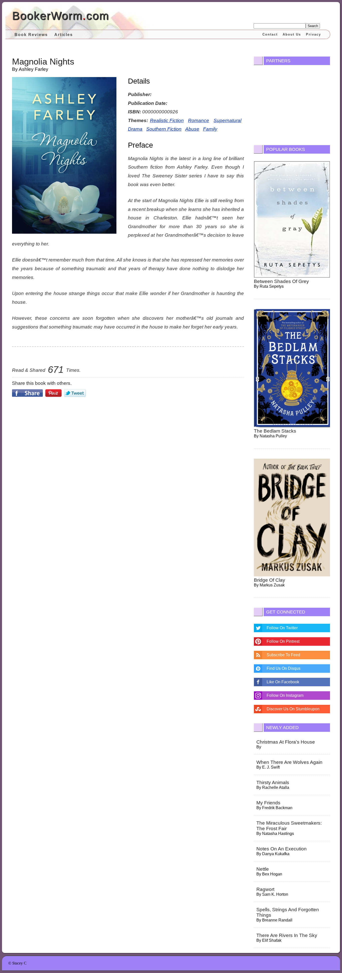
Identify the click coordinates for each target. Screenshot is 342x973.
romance (198, 120)
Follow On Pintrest (283, 641)
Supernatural (227, 120)
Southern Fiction (164, 129)
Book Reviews (31, 35)
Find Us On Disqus (283, 668)
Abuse (192, 129)
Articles (63, 35)
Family (210, 129)
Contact (270, 34)
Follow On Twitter (282, 628)
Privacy (313, 34)
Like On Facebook (283, 682)
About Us (292, 34)
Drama (135, 129)
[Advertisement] (128, 443)
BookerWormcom (60, 15)
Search (313, 26)
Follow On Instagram (285, 695)
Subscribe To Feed (283, 655)
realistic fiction (167, 120)
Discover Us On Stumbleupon (293, 709)
